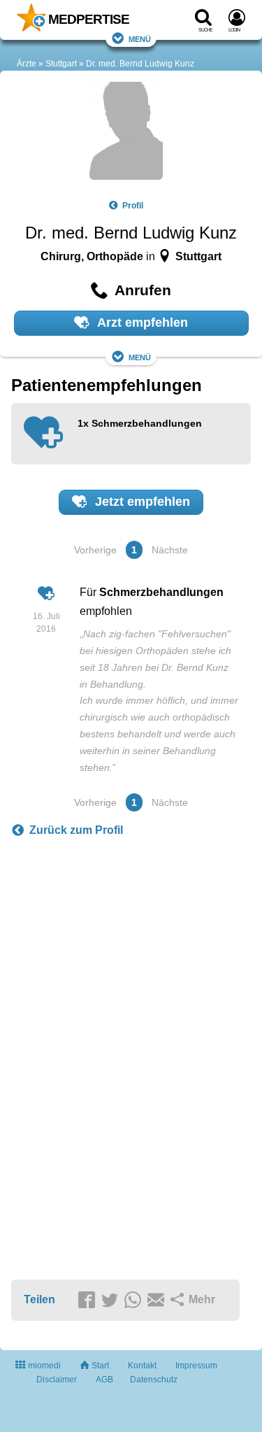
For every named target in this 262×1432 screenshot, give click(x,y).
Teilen (39, 1299)
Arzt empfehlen (141, 322)
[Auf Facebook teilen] (88, 1300)
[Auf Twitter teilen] (111, 1300)
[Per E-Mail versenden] (157, 1300)
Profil (132, 206)
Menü (140, 38)
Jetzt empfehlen (141, 502)
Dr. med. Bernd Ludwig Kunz (140, 64)
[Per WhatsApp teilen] (134, 1300)
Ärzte (26, 64)
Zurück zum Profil (76, 830)
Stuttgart (61, 64)
